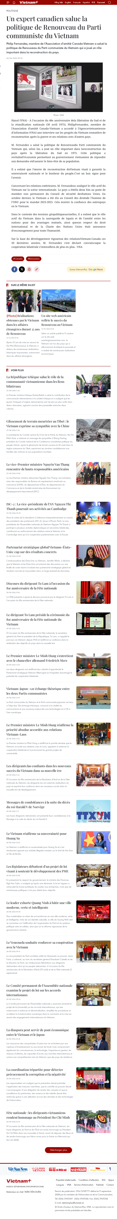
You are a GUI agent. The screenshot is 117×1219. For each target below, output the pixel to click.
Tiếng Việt (58, 2)
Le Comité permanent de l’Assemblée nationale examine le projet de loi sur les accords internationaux (39, 990)
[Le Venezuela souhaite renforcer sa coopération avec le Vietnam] (93, 951)
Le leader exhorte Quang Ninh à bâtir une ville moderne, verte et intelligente (38, 905)
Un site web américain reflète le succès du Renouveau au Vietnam (56, 320)
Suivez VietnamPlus (78, 269)
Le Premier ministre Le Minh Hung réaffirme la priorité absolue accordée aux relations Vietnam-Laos (39, 729)
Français (77, 2)
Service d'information (83, 1184)
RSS (103, 1179)
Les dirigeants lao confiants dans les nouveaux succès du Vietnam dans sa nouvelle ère (38, 768)
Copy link (37, 269)
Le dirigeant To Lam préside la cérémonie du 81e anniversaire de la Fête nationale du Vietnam (37, 619)
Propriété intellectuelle (66, 1179)
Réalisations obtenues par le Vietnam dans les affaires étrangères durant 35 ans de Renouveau (23, 324)
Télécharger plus (58, 1150)
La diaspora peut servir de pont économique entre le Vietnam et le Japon (37, 1032)
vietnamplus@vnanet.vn (73, 1202)
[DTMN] (57, 1169)
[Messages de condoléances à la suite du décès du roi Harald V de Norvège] (93, 811)
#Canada (17, 258)
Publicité (100, 1184)
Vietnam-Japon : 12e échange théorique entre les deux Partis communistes (38, 690)
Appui (111, 1179)
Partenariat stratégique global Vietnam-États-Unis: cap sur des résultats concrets (39, 549)
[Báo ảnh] (78, 1169)
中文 (93, 2)
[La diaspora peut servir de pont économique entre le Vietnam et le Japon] (93, 1039)
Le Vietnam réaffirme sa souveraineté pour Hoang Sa (36, 835)
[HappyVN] (98, 1169)
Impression (29, 269)
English (68, 2)
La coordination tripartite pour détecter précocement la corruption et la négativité (36, 1071)
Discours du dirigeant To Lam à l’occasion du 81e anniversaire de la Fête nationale (38, 585)
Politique (12, 10)
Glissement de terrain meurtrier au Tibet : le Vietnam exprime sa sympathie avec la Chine (37, 423)
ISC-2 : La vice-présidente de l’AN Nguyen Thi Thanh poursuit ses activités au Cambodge (38, 506)
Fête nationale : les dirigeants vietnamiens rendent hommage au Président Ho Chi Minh (38, 1115)
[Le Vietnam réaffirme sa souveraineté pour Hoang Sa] (93, 842)
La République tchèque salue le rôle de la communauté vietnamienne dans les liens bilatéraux (35, 381)
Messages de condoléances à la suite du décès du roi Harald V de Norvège (38, 804)
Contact (110, 1184)
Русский (101, 2)
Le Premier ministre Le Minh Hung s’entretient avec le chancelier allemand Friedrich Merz (39, 658)
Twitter (22, 269)
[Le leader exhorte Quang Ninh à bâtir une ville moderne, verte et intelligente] (93, 911)
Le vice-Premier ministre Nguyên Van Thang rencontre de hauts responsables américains (37, 466)
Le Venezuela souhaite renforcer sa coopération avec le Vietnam (39, 944)
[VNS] (17, 1169)
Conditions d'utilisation (89, 1179)
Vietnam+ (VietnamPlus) (29, 2)
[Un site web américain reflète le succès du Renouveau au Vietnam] (58, 300)
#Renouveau (34, 258)
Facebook (14, 269)
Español (86, 2)
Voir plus (17, 370)
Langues (60, 1184)
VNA (69, 1184)
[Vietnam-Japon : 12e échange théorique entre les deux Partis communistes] (93, 697)
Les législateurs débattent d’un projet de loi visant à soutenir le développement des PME (37, 868)
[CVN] (38, 1169)
